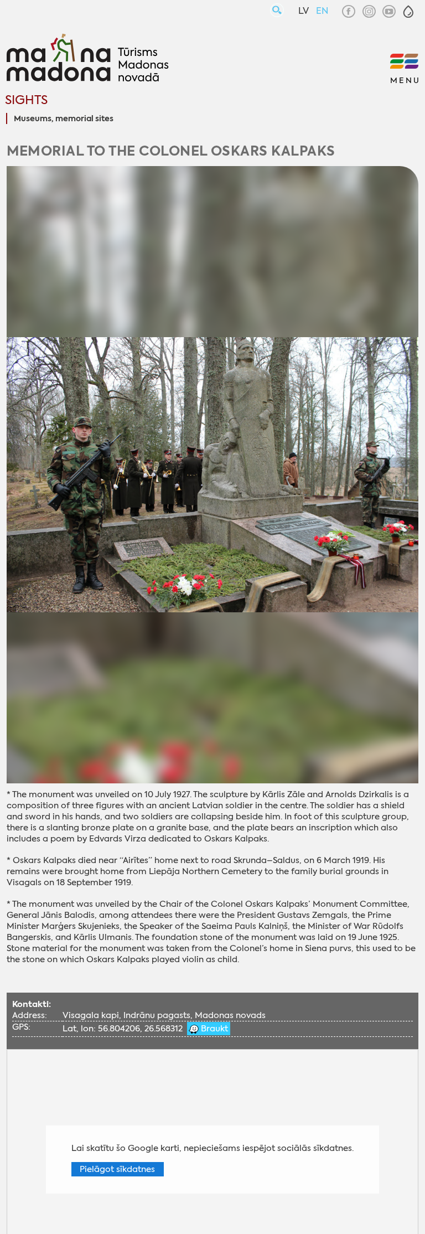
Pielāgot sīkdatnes (117, 1169)
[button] (408, 11)
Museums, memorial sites (63, 119)
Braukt (213, 1028)
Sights (26, 100)
